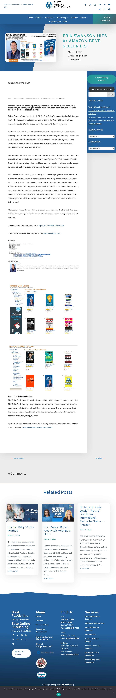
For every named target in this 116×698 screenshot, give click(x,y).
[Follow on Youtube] (109, 4)
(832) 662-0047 (72, 638)
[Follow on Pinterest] (104, 4)
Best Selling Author (77, 56)
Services (49, 18)
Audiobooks (90, 634)
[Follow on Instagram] (95, 4)
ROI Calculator (55, 22)
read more (13, 571)
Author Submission (105, 19)
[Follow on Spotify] (109, 9)
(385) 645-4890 (72, 628)
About (38, 18)
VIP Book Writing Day (94, 623)
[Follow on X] (90, 4)
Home (30, 18)
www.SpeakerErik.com (51, 233)
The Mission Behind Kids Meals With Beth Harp (57, 530)
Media (83, 18)
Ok (59, 695)
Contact (39, 621)
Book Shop (61, 18)
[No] (113, 692)
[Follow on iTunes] (104, 9)
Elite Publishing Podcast (101, 79)
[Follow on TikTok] (100, 9)
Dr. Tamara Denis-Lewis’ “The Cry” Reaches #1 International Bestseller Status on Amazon (101, 121)
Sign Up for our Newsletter (44, 638)
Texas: (6, 4)
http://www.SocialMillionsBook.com (51, 226)
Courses (74, 18)
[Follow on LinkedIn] (100, 4)
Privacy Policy (42, 625)
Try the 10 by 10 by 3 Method (99, 107)
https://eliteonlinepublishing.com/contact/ (37, 427)
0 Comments (74, 59)
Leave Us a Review (19, 653)
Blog (65, 22)
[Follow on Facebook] (85, 4)
